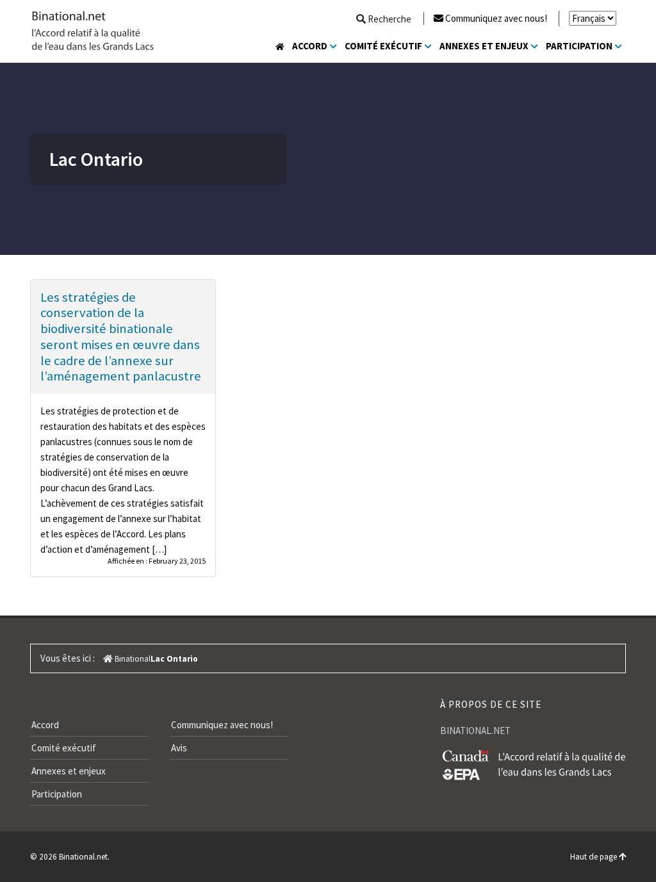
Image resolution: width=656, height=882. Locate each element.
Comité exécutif (383, 46)
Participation (579, 46)
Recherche (388, 19)
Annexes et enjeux (484, 46)
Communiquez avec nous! (496, 18)
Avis (179, 748)
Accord (309, 46)
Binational (132, 658)
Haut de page (594, 856)
